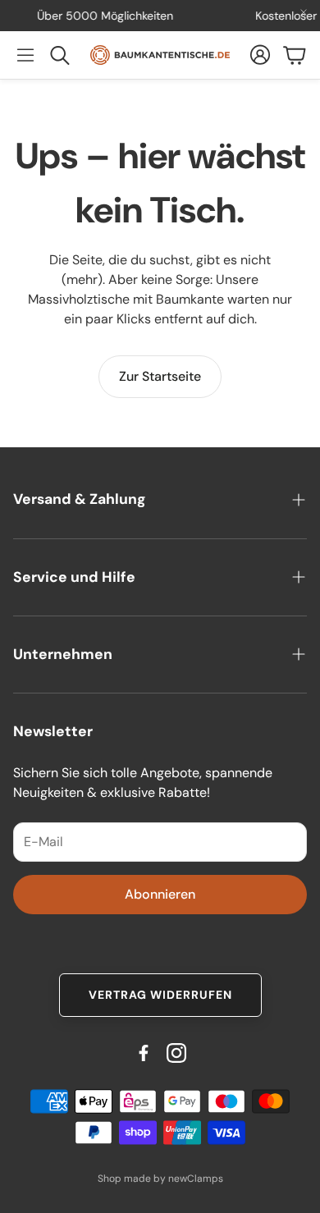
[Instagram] (176, 1053)
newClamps (195, 1178)
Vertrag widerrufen (160, 994)
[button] (25, 55)
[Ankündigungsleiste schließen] (303, 12)
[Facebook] (143, 1053)
